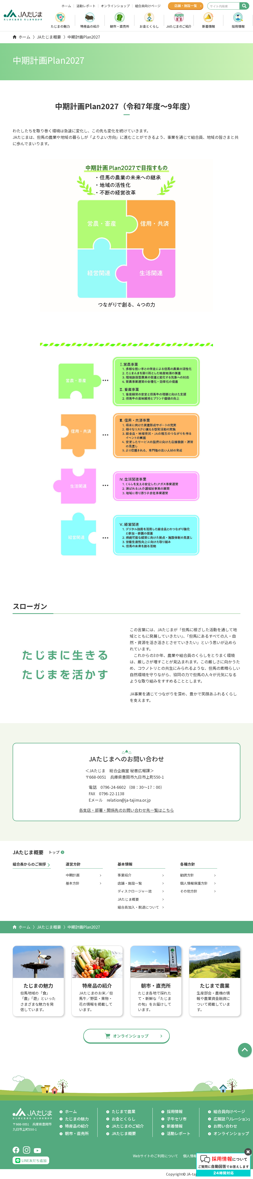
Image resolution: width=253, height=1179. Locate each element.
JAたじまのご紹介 (178, 26)
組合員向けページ (148, 6)
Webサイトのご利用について (155, 1155)
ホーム (66, 6)
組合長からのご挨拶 (29, 864)
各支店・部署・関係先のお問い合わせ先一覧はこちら (126, 810)
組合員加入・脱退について (138, 907)
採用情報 (238, 26)
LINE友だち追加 (33, 1160)
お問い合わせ (225, 1126)
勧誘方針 (187, 875)
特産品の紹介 (90, 26)
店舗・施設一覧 (130, 883)
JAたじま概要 (49, 37)
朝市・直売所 (119, 26)
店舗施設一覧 (185, 5)
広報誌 (232, 1119)
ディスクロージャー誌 (135, 891)
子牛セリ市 (177, 1119)
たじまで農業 (123, 1111)
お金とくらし (149, 26)
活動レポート (86, 6)
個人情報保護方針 (194, 883)
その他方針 (188, 891)
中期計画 (73, 875)
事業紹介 (124, 875)
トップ (54, 852)
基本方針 (73, 883)
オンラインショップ (115, 6)
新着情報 (208, 26)
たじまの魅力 (60, 26)
